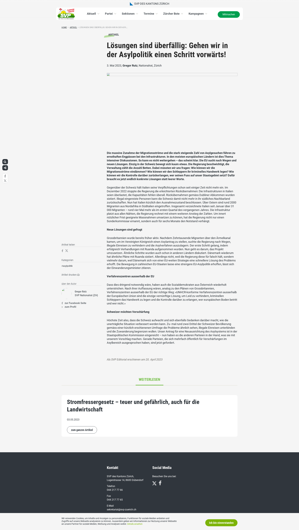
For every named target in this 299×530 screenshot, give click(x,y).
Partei (109, 13)
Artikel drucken (69, 274)
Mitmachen (229, 14)
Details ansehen (134, 524)
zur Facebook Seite (75, 303)
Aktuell (91, 13)
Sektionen (128, 13)
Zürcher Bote (171, 13)
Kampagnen (196, 13)
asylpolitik (68, 266)
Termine (149, 13)
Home (64, 27)
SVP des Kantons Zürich (151, 3)
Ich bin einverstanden (221, 522)
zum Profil (70, 306)
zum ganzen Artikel (82, 430)
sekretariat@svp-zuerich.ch (121, 509)
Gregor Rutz (130, 65)
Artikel (73, 27)
